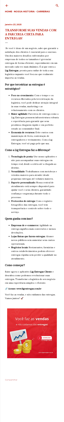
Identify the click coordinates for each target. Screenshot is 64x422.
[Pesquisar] (57, 5)
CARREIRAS (43, 11)
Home (8, 11)
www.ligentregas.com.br (28, 288)
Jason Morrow (41, 413)
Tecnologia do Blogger (34, 407)
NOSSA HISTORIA (24, 11)
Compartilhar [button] (11, 380)
